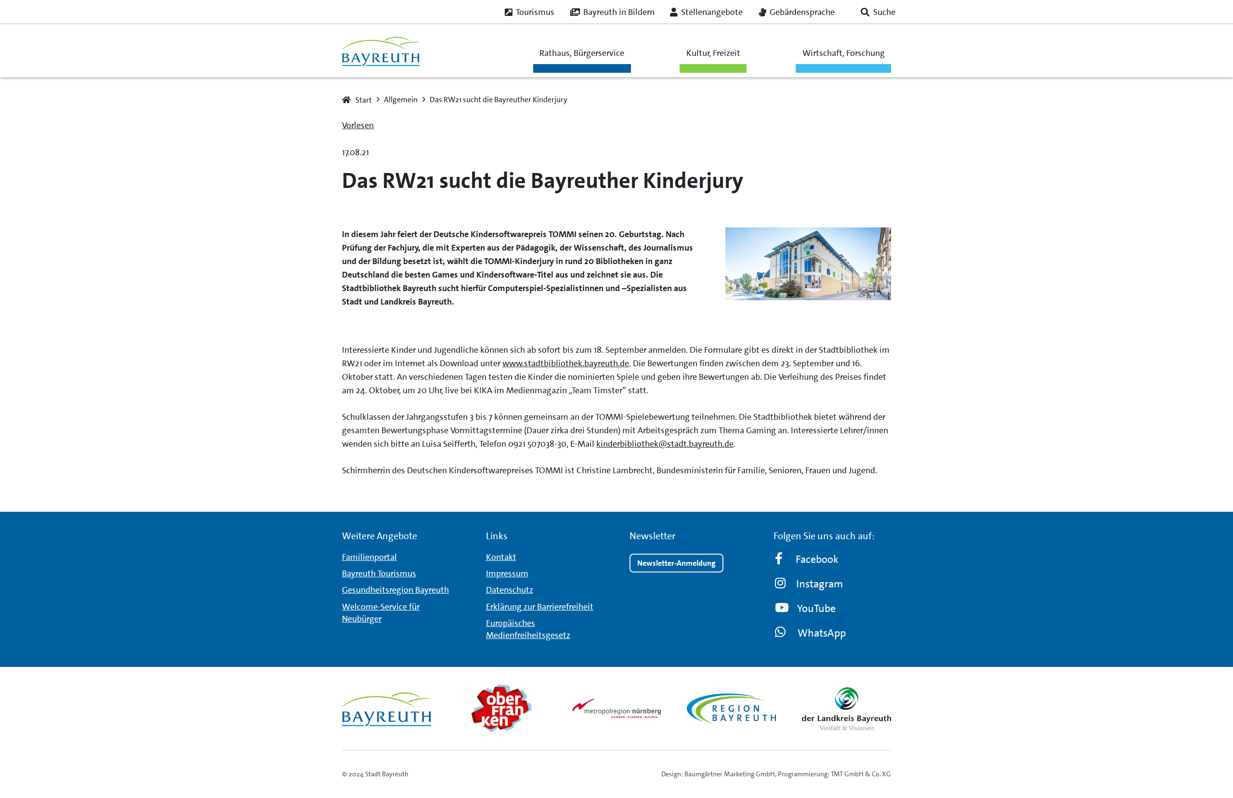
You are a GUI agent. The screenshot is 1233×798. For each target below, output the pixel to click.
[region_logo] (731, 708)
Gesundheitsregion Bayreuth (395, 590)
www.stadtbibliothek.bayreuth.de (565, 363)
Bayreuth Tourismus (379, 573)
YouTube (816, 608)
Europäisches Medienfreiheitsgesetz (528, 629)
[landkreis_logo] (846, 708)
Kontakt (501, 557)
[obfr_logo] (501, 708)
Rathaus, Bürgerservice (581, 53)
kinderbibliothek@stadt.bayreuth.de (665, 444)
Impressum (507, 573)
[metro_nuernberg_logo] (616, 708)
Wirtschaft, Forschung (843, 53)
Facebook (817, 559)
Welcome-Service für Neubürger (381, 613)
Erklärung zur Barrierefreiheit (539, 606)
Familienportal (369, 557)
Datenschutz (509, 590)
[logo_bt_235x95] (381, 50)
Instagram (819, 584)
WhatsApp (822, 633)
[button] (878, 12)
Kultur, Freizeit (713, 53)
